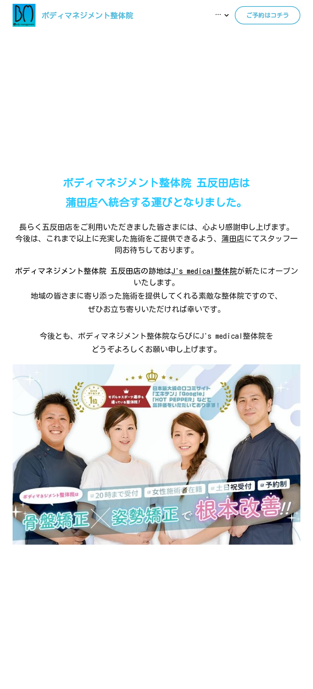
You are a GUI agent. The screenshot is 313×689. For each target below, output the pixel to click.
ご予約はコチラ (267, 15)
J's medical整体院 (204, 271)
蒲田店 (232, 238)
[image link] (24, 14)
